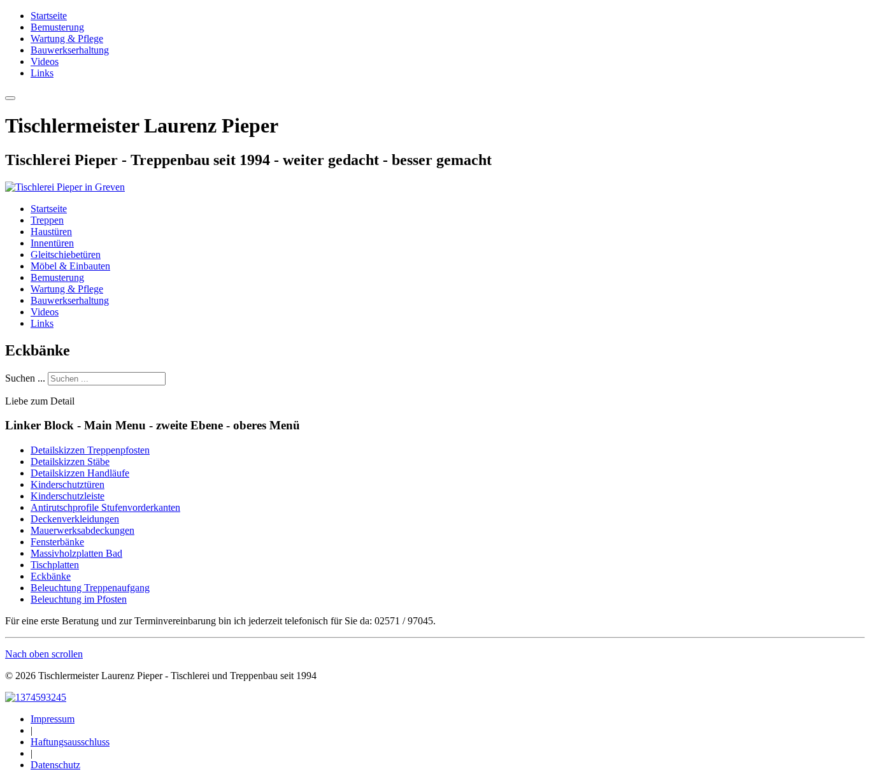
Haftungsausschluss (70, 741)
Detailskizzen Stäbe (70, 461)
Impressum (53, 718)
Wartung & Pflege (67, 38)
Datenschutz (55, 764)
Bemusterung (57, 27)
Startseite (49, 15)
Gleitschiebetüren (66, 254)
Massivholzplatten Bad (76, 553)
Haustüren (51, 231)
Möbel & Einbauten (70, 266)
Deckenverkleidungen (75, 518)
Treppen (47, 220)
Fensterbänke (57, 541)
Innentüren (52, 243)
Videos (45, 61)
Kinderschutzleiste (67, 496)
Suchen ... (25, 378)
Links (42, 73)
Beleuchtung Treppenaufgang (90, 587)
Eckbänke (51, 576)
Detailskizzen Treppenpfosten (90, 450)
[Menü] (10, 98)
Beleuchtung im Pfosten (79, 599)
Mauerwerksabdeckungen (82, 530)
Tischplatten (55, 564)
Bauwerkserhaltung (70, 50)
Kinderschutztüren (67, 484)
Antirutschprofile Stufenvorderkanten (105, 507)
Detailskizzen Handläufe (80, 473)
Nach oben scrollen (44, 653)
